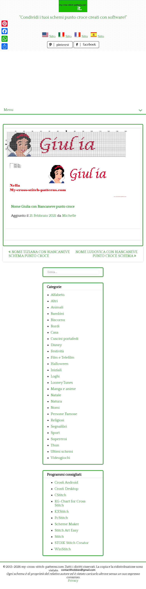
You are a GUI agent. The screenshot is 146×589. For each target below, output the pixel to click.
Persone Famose (64, 414)
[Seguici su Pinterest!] (60, 47)
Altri (54, 301)
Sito (52, 37)
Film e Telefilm (62, 358)
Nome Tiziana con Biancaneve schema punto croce (39, 254)
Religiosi (57, 420)
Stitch (59, 537)
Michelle (69, 216)
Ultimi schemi (62, 452)
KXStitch (62, 512)
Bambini (57, 314)
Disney (56, 345)
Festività (57, 351)
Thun (55, 445)
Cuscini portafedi (64, 339)
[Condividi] (4, 46)
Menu (8, 110)
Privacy (73, 580)
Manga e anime (63, 389)
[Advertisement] (73, 77)
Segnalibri (59, 427)
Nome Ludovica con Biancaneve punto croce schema (106, 254)
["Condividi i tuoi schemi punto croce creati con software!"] (73, 6)
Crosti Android (66, 483)
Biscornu (58, 320)
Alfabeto (57, 295)
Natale (56, 395)
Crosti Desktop (66, 489)
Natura (56, 401)
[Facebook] (4, 31)
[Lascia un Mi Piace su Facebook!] (86, 47)
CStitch (60, 495)
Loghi (55, 376)
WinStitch (63, 549)
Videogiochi (60, 458)
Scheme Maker (67, 524)
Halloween (59, 364)
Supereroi (59, 439)
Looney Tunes (62, 383)
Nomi (55, 408)
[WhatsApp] (4, 39)
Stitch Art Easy (66, 530)
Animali (57, 307)
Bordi (55, 326)
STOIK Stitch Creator (72, 543)
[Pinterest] (4, 23)
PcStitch (61, 518)
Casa (54, 332)
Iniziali (56, 370)
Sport (55, 433)
